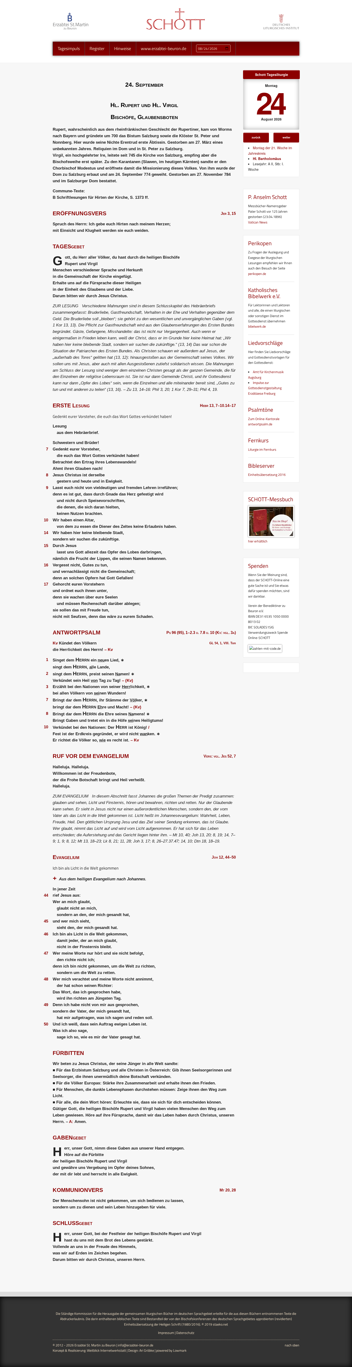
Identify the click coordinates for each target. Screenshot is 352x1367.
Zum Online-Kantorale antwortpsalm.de (263, 421)
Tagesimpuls (69, 48)
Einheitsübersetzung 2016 (267, 474)
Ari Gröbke (146, 1350)
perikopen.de (257, 273)
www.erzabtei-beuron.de (163, 48)
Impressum (166, 1332)
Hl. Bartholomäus (267, 158)
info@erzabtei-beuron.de (135, 1345)
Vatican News (257, 222)
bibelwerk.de (257, 326)
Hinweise (122, 48)
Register (97, 48)
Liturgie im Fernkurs (262, 449)
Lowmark (180, 1350)
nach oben (292, 1345)
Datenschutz (185, 1332)
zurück (256, 137)
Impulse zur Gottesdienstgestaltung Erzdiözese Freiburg (265, 388)
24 (270, 102)
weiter (286, 137)
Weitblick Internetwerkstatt (106, 1350)
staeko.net (220, 1324)
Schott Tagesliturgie (271, 74)
